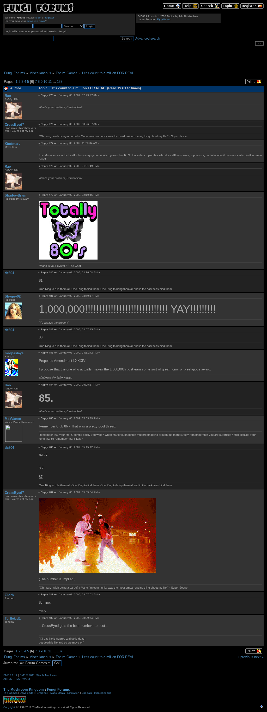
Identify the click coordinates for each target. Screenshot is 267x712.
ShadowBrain (15, 195)
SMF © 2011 (27, 675)
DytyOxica (164, 19)
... (55, 82)
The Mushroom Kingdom (23, 689)
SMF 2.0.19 (10, 675)
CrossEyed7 (14, 125)
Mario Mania (57, 692)
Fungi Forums (58, 689)
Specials (87, 692)
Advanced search (147, 38)
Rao (8, 96)
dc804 (9, 273)
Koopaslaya (14, 353)
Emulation (73, 692)
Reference (41, 692)
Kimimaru (13, 144)
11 (50, 82)
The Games (10, 692)
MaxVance (13, 419)
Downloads (26, 692)
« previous (245, 657)
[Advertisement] (133, 58)
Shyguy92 (13, 296)
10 (45, 82)
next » (259, 657)
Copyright (9, 707)
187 (59, 82)
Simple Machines (46, 675)
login (38, 17)
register (49, 17)
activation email (36, 21)
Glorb (9, 595)
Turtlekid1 (13, 618)
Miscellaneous (102, 692)
